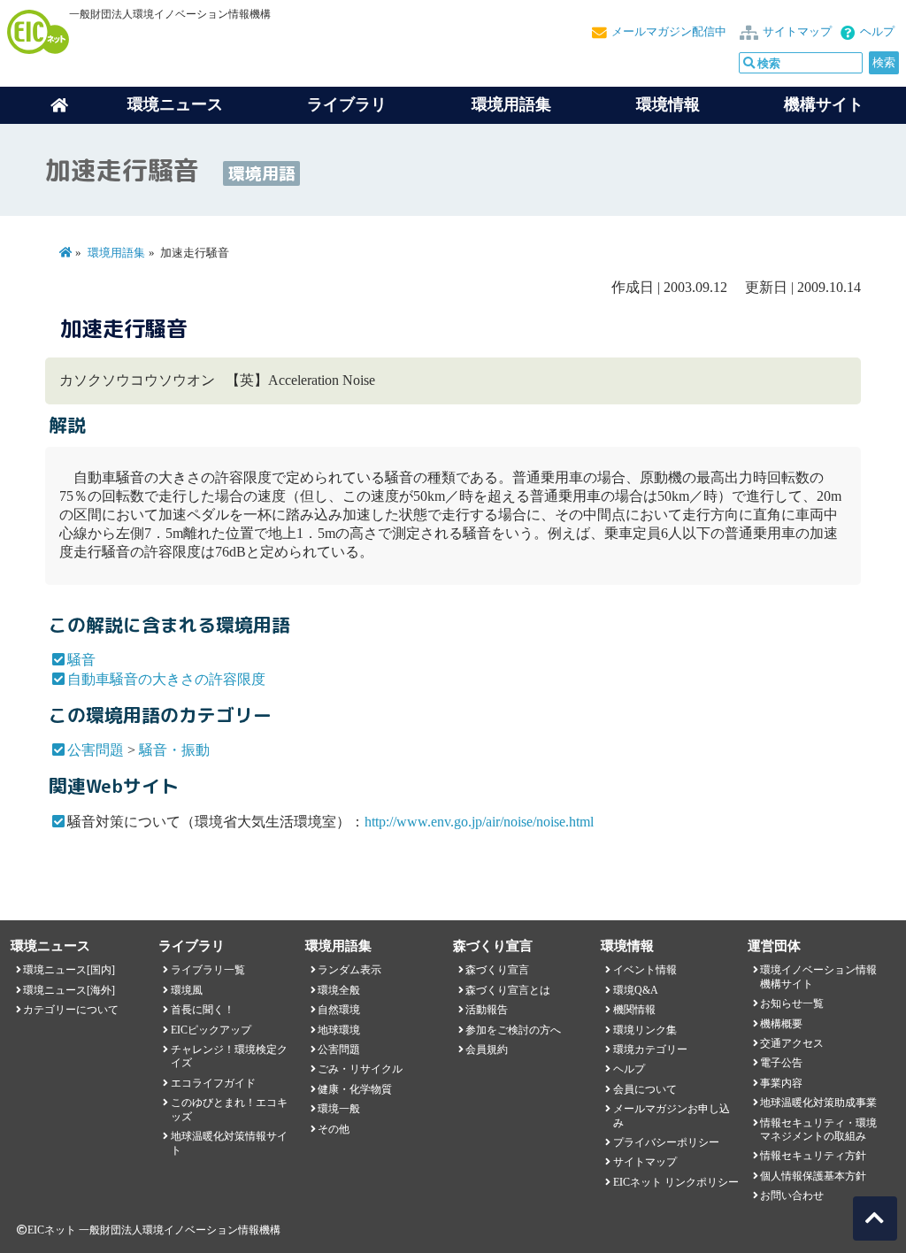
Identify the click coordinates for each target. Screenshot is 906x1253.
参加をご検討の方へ (513, 1030)
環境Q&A (635, 990)
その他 (333, 1129)
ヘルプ (877, 32)
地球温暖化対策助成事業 (818, 1102)
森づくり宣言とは (507, 990)
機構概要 (781, 1024)
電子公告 (781, 1063)
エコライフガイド (213, 1083)
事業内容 (781, 1083)
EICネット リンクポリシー (676, 1182)
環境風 (187, 990)
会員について (645, 1089)
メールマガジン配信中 (668, 32)
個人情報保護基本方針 (813, 1176)
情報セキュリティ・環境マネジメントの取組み (818, 1129)
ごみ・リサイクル (360, 1069)
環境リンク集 (645, 1030)
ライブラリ (347, 104)
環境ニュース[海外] (69, 990)
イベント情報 (645, 970)
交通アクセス (792, 1043)
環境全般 (339, 990)
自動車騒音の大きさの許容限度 (166, 679)
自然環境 (339, 1009)
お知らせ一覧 (792, 1003)
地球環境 (339, 1030)
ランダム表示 (349, 970)
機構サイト (824, 104)
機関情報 (634, 1009)
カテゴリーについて (71, 1009)
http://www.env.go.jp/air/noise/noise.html (479, 821)
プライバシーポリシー (666, 1142)
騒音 (81, 659)
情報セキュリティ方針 (813, 1155)
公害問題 (95, 749)
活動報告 (486, 1009)
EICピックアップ (211, 1030)
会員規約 (486, 1049)
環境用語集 (511, 104)
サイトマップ (797, 32)
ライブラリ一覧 (208, 970)
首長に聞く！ (202, 1009)
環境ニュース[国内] (69, 970)
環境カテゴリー (650, 1049)
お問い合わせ (792, 1195)
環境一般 (339, 1109)
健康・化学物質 (355, 1089)
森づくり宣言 (497, 970)
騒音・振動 (174, 749)
